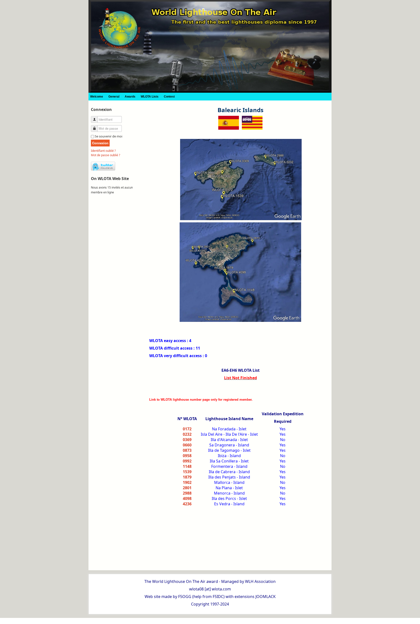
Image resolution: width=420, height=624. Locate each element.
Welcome (96, 96)
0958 (187, 455)
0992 (187, 461)
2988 (187, 493)
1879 (187, 477)
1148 (187, 466)
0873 (187, 450)
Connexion (100, 143)
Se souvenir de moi (108, 136)
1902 (187, 482)
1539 (187, 471)
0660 (187, 445)
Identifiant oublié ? (103, 151)
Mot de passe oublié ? (105, 155)
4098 (187, 498)
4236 (187, 503)
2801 (187, 487)
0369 (187, 439)
